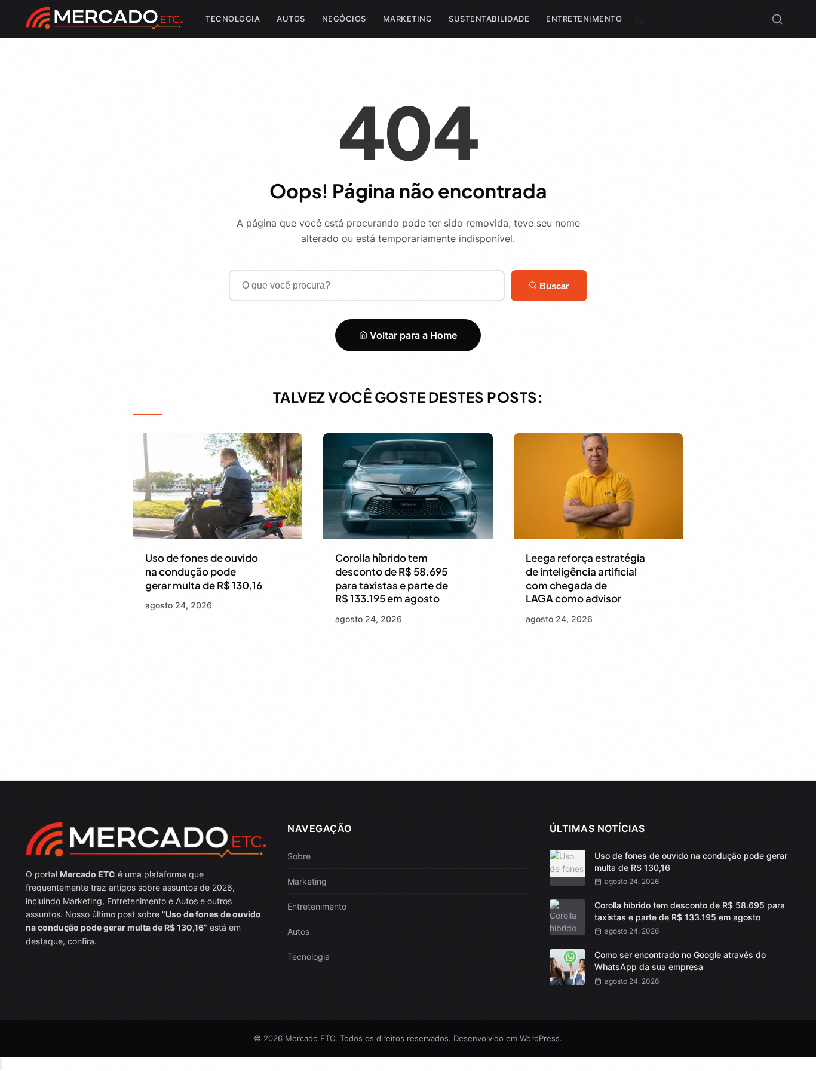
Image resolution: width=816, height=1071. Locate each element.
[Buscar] (777, 19)
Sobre (299, 856)
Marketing (407, 18)
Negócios (344, 18)
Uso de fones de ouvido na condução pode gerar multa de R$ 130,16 (203, 571)
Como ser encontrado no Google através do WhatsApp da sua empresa (680, 961)
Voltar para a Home (412, 335)
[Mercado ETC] (104, 23)
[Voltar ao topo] (1, 1064)
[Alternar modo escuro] (639, 19)
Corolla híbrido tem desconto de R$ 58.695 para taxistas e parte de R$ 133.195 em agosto (391, 578)
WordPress (540, 1038)
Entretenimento (584, 18)
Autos (291, 18)
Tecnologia (232, 18)
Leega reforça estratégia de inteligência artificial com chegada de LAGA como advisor (585, 578)
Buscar (553, 286)
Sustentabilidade (489, 18)
